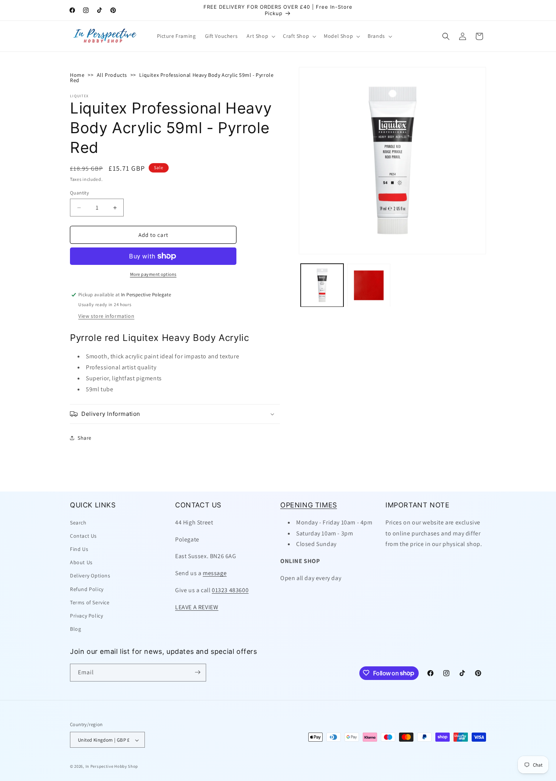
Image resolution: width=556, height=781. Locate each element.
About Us (81, 562)
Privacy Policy (86, 615)
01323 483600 (230, 590)
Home (77, 75)
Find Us (79, 548)
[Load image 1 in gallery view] (322, 285)
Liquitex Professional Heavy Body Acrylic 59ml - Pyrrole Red (171, 78)
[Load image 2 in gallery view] (368, 285)
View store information (106, 316)
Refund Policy (87, 588)
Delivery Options (90, 575)
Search (78, 522)
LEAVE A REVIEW (196, 607)
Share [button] (85, 437)
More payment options (153, 274)
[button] (260, 36)
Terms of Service (90, 602)
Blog (75, 628)
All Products (112, 75)
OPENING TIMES (308, 505)
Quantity (79, 193)
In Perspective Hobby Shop (111, 766)
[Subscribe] (197, 672)
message (215, 573)
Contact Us (83, 535)
